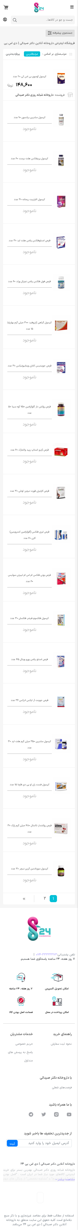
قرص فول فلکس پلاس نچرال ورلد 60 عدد (29, 281)
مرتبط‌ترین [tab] (32, 54)
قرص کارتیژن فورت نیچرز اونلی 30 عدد (29, 491)
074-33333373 (46, 954)
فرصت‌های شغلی (62, 1087)
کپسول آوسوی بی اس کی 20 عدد (29, 76)
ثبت (12, 1143)
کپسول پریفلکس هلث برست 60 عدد (29, 158)
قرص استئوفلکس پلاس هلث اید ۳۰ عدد (29, 240)
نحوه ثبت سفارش (61, 1044)
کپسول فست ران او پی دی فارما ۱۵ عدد (29, 785)
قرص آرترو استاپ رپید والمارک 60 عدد (29, 450)
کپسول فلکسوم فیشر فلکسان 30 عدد (29, 618)
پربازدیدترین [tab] (13, 54)
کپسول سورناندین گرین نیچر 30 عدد (29, 869)
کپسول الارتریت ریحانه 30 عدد (29, 199)
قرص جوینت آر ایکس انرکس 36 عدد (29, 700)
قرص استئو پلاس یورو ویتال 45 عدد (29, 659)
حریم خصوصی (24, 1044)
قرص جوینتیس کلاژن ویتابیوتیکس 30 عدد (29, 366)
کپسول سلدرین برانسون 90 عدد (29, 117)
